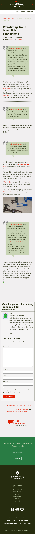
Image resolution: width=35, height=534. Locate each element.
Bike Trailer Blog (8, 95)
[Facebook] (12, 509)
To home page (17, 475)
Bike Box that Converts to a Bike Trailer (19, 406)
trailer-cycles (6, 89)
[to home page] (16, 4)
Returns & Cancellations (23, 518)
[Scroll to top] (2, 524)
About (23, 12)
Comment (6, 347)
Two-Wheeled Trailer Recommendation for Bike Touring (17, 410)
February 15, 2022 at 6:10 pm (17, 315)
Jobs (29, 523)
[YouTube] (22, 509)
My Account (7, 518)
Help (18, 12)
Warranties (11, 520)
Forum (12, 19)
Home (4, 19)
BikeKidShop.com (16, 48)
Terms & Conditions (11, 523)
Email (5, 376)
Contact (30, 12)
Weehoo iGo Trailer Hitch (17, 242)
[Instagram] (17, 509)
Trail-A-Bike (7, 182)
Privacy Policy (23, 520)
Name (5, 370)
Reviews (23, 523)
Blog (8, 19)
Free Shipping (20, 422)
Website (5, 382)
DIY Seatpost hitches (9, 192)
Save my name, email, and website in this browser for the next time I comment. (18, 391)
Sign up (17, 458)
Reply (11, 333)
